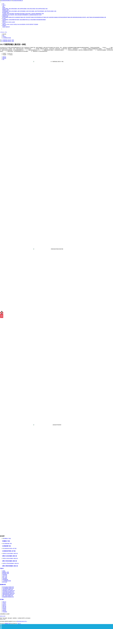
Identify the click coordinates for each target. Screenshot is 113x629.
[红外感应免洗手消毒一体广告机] (9, 548)
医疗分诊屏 (4, 582)
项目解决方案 (3, 584)
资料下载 (4, 606)
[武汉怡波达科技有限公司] (56, 0)
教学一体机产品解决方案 (7, 595)
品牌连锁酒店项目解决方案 (8, 594)
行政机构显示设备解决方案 (8, 591)
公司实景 (4, 609)
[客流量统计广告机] (6, 538)
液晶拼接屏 (4, 574)
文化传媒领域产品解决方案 (8, 588)
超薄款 (3, 570)
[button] (2, 32)
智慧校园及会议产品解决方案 (8, 590)
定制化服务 (4, 578)
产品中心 (4, 36)
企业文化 (4, 604)
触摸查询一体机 (5, 572)
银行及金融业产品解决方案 (8, 586)
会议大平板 (4, 575)
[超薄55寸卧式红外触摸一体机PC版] (10, 558)
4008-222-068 (2, 616)
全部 (3, 6)
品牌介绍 (4, 601)
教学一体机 (4, 577)
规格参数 (4, 58)
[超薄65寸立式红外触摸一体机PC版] (10, 553)
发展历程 (4, 610)
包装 (3, 59)
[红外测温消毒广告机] (7, 543)
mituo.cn (19, 623)
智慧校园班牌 (5, 579)
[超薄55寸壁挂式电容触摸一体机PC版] (10, 563)
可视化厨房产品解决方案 (7, 589)
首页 (3, 3)
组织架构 (4, 608)
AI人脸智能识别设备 (6, 37)
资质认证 (4, 605)
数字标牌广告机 (5, 573)
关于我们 (2, 599)
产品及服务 (4, 611)
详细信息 (4, 56)
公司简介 (4, 603)
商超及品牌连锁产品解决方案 (8, 593)
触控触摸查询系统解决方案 (8, 596)
